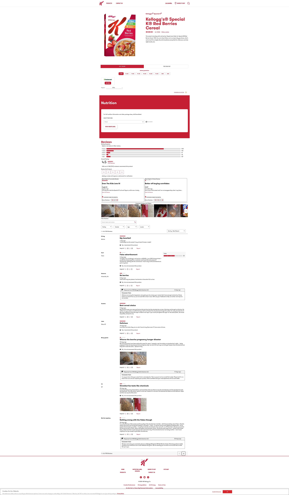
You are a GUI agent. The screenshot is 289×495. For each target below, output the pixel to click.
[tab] (122, 66)
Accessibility (159, 488)
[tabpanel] (144, 79)
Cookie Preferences (216, 491)
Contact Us (119, 3)
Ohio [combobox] (113, 87)
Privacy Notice (142, 485)
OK (227, 491)
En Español (168, 3)
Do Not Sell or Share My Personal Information (139, 488)
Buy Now (108, 83)
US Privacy (152, 485)
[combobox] (114, 87)
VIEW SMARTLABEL (110, 126)
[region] (144, 492)
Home (122, 469)
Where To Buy (152, 469)
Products (109, 3)
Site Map (166, 469)
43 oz (106, 122)
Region (103, 87)
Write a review (165, 32)
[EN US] (188, 3)
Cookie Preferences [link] (129, 485)
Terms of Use (161, 485)
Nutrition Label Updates (137, 470)
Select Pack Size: (108, 118)
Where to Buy (181, 3)
